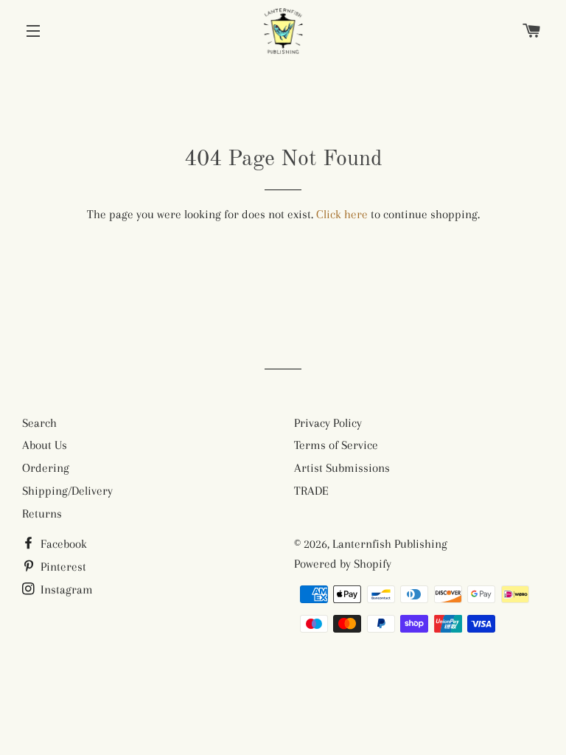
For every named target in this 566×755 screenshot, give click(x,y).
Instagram (65, 589)
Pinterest (62, 567)
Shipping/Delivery (67, 491)
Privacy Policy (328, 423)
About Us (44, 445)
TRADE (311, 491)
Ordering (45, 468)
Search (39, 423)
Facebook (62, 544)
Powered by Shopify (342, 564)
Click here (342, 214)
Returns (42, 514)
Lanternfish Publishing (389, 544)
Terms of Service (336, 445)
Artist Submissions (342, 468)
